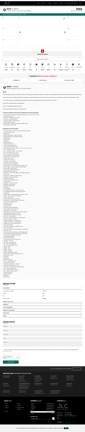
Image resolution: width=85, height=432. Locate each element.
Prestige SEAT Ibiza (69, 384)
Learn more (60, 428)
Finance (50, 3)
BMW (20, 14)
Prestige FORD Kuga (53, 378)
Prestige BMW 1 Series (38, 377)
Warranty (55, 3)
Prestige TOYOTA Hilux (22, 392)
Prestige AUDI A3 (21, 378)
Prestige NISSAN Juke (38, 384)
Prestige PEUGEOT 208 (54, 384)
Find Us (80, 3)
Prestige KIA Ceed (6, 384)
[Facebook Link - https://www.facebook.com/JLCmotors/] (74, 0)
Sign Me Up (76, 368)
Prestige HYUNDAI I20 (69, 377)
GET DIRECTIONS (33, 416)
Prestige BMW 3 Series (38, 378)
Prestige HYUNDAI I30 (69, 378)
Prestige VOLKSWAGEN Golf (54, 392)
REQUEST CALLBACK (43, 59)
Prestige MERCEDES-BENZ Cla (23, 387)
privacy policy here (7, 351)
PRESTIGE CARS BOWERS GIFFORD (10, 14)
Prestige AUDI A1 (21, 377)
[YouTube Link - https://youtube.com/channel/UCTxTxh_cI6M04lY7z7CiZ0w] (78, 0)
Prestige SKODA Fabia (6, 392)
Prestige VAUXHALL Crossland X (40, 393)
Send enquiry (10, 362)
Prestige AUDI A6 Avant (22, 381)
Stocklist (43, 3)
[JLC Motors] (7, 3)
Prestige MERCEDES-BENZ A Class (24, 384)
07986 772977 (69, 412)
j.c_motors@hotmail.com (71, 415)
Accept (66, 428)
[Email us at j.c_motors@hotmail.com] (81, 0)
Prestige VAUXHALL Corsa (39, 392)
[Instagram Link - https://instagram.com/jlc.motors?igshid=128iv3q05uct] (76, 0)
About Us (61, 3)
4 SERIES (24, 14)
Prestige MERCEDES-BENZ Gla (23, 388)
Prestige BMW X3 (37, 381)
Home (38, 3)
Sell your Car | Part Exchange (71, 3)
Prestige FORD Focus (53, 377)
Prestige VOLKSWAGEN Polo (55, 393)
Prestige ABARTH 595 (6, 377)
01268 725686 (69, 414)
